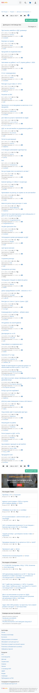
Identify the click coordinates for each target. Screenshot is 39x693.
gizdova (12, 405)
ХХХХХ (4, 59)
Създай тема (31, 20)
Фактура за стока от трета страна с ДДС (14, 301)
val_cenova (13, 133)
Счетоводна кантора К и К (9, 683)
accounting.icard (20, 588)
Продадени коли (7, 455)
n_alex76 (5, 298)
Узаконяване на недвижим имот (12, 344)
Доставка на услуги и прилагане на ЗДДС (15, 118)
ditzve (18, 549)
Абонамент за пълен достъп (10, 642)
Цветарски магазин (7, 248)
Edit (11, 263)
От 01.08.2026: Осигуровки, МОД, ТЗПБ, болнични (18, 565)
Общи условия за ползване (9, 639)
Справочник (5, 661)
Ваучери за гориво (7, 41)
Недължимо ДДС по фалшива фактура (14, 412)
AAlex (11, 175)
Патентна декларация (8, 139)
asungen (12, 295)
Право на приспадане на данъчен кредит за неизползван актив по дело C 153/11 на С (16, 366)
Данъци (3, 659)
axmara (12, 34)
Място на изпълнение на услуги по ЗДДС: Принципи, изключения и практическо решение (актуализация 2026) (18, 596)
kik (4, 688)
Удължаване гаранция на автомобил (13, 444)
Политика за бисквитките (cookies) (11, 646)
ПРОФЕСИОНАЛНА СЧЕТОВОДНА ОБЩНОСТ (17, 622)
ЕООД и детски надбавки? (10, 390)
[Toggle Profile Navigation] (35, 2)
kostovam (17, 495)
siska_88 (12, 338)
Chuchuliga (5, 518)
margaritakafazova (15, 220)
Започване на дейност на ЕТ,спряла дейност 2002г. (18, 62)
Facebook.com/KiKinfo (9, 618)
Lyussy (12, 154)
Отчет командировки (8, 73)
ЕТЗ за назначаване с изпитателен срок (15, 517)
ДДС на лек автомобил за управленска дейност (17, 128)
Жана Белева (20, 577)
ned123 (12, 143)
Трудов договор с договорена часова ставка (17, 534)
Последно (31, 26)
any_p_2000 (13, 448)
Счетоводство (5, 657)
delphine (5, 146)
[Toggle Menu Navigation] (20, 2)
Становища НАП (6, 668)
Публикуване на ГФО (7, 678)
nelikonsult (13, 111)
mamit (11, 327)
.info (4, 2)
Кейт (11, 197)
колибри (23, 510)
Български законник (16, 371)
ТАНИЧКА (12, 427)
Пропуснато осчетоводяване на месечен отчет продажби (17, 106)
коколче (12, 395)
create (5, 200)
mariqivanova (13, 165)
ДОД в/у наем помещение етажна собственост (16, 401)
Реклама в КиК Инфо (7, 635)
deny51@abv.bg (14, 207)
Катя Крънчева (9, 567)
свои (11, 45)
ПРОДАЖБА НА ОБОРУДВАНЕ (11, 323)
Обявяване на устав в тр (10, 510)
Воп (2, 160)
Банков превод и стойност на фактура (14, 182)
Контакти (4, 637)
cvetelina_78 (13, 359)
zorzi (11, 56)
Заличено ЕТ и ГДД (7, 355)
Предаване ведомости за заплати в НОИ (15, 542)
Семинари (4, 676)
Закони (3, 666)
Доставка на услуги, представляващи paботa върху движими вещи (18, 379)
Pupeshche (5, 535)
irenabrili (5, 38)
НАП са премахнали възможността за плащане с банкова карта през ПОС (18, 526)
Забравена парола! (7, 649)
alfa (11, 99)
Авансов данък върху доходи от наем (14, 203)
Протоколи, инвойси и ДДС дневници (14, 30)
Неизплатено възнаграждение (12, 556)
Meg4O (12, 241)
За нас (3, 632)
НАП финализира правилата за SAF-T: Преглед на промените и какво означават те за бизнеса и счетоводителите (18, 575)
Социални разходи (7, 258)
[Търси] (25, 2)
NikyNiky (12, 437)
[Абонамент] (30, 2)
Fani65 (11, 186)
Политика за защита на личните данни (13, 644)
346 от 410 (13, 16)
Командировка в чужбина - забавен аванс (15, 312)
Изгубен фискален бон (8, 226)
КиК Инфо (21, 598)
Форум (3, 673)
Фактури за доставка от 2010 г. (11, 84)
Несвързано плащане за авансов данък (14, 280)
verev (11, 231)
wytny (4, 409)
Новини (3, 664)
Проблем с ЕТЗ (7, 495)
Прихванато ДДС (8, 549)
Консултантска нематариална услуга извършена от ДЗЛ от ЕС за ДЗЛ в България (18, 215)
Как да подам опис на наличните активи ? (15, 171)
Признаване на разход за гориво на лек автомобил (18, 192)
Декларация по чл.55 (8, 333)
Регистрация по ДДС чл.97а (10, 433)
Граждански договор (8, 269)
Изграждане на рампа (8, 423)
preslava (12, 459)
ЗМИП (3, 671)
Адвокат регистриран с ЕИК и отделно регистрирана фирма (15, 502)
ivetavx (27, 556)
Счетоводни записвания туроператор (14, 150)
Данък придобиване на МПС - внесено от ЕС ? (16, 291)
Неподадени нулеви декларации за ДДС (14, 237)
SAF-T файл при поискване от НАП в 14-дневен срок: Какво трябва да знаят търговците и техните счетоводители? (19, 586)
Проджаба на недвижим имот (11, 52)
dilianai (12, 284)
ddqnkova (13, 416)
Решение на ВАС (6, 94)
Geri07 (34, 542)
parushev (6, 330)
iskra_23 (12, 88)
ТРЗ (2, 654)
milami (11, 77)
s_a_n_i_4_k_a (14, 122)
